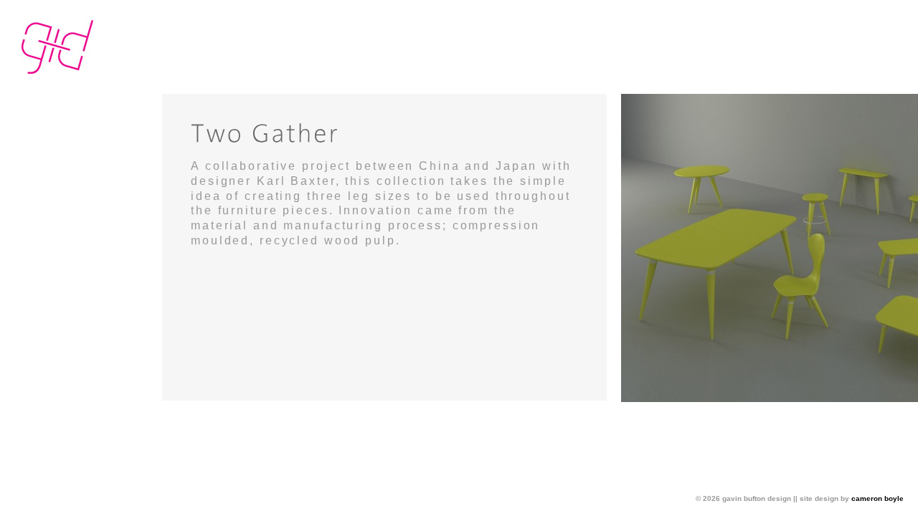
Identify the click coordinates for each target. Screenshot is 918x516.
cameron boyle (877, 498)
